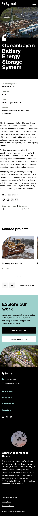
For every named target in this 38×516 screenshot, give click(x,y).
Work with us (8, 404)
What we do (7, 397)
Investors (6, 410)
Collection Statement (9, 498)
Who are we (7, 391)
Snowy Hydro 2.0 (12, 263)
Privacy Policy (6, 502)
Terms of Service (8, 506)
